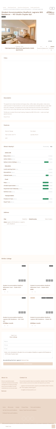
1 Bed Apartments (12, 7)
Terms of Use (25, 360)
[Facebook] (24, 418)
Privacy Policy (25, 407)
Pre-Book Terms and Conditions (10, 413)
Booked (3, 16)
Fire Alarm (33, 131)
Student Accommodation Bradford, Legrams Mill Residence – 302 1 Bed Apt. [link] (13, 319)
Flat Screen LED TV (10, 134)
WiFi (6, 138)
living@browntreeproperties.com (28, 389)
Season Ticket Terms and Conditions (27, 410)
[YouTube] (32, 418)
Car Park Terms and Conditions (10, 410)
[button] (51, 8)
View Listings (13, 337)
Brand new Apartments (23, 7)
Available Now (49, 297)
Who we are (10, 407)
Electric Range (9, 131)
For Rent (44, 297)
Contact (17, 407)
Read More (7, 117)
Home (4, 7)
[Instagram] (28, 418)
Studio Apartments (34, 7)
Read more (4, 391)
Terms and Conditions (35, 407)
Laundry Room (34, 134)
